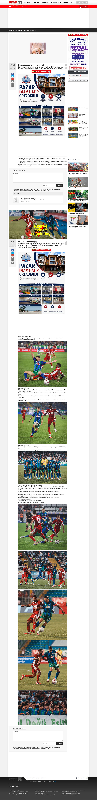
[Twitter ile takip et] (79, 778)
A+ (66, 65)
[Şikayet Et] (61, 201)
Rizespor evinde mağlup (40, 790)
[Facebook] (12, 74)
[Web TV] (80, 2)
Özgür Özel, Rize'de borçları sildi (15, 790)
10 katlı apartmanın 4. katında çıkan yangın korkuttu (19, 793)
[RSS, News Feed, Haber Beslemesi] (81, 778)
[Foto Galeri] (82, 2)
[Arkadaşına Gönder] (12, 81)
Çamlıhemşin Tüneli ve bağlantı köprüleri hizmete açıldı (45, 794)
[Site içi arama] (87, 2)
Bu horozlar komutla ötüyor (14, 794)
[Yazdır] (12, 84)
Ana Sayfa (29, 778)
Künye (34, 778)
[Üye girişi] (84, 778)
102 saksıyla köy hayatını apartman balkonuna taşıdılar (24, 6)
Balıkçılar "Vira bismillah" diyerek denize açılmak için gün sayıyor (47, 791)
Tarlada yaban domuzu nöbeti (41, 793)
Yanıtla (23, 201)
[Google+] (12, 79)
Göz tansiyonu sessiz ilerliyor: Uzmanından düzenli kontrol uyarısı (73, 790)
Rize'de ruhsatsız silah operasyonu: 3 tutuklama (70, 794)
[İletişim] (84, 2)
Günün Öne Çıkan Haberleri (14, 786)
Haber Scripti (51, 781)
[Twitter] (12, 76)
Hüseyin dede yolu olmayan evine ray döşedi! (70, 791)
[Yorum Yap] (12, 86)
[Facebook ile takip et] (76, 778)
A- (65, 67)
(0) (26, 201)
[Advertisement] (48, 18)
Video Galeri (43, 778)
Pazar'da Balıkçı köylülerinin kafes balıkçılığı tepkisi (71, 793)
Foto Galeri (38, 778)
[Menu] (77, 2)
